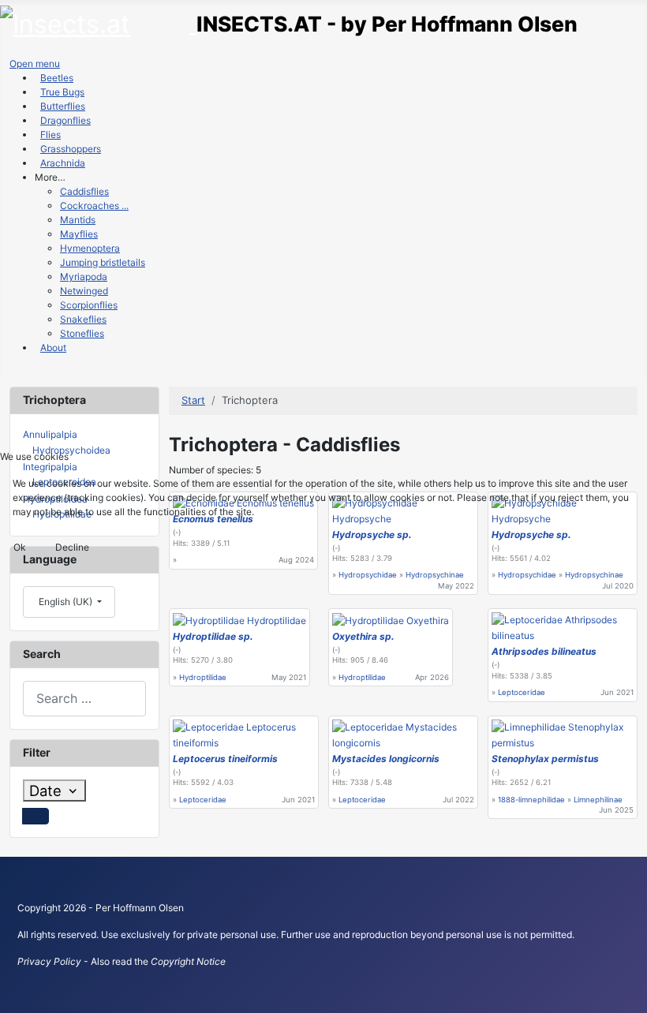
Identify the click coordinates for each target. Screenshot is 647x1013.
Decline (72, 547)
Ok (19, 547)
